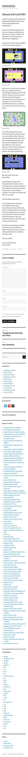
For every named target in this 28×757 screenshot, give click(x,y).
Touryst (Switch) (9, 497)
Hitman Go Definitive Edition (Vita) (14, 552)
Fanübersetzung (9, 676)
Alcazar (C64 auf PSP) (10, 510)
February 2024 (8, 385)
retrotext (4, 754)
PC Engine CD (8, 702)
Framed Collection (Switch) (12, 482)
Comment (5, 267)
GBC (5, 682)
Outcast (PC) (7, 584)
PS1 (5, 704)
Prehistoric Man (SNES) (11, 567)
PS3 (5, 706)
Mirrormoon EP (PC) (10, 635)
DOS (5, 671)
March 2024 (7, 383)
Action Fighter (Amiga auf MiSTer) (14, 491)
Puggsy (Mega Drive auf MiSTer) (13, 458)
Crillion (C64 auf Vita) (10, 517)
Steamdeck (7, 722)
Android (6, 661)
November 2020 (8, 390)
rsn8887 (7, 249)
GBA (5, 680)
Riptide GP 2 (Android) (10, 560)
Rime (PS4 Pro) (8, 523)
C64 (19, 249)
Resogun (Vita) (8, 543)
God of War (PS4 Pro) (10, 504)
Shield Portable (8, 715)
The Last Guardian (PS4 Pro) (12, 528)
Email (4, 298)
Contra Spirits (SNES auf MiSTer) (13, 449)
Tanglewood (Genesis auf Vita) (13, 512)
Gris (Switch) (8, 508)
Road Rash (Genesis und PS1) (12, 502)
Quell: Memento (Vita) (10, 589)
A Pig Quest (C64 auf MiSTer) (12, 427)
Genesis (6, 685)
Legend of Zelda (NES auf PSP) (13, 608)
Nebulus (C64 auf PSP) (10, 595)
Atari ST (6, 665)
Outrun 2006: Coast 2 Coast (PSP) (14, 632)
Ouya (5, 698)
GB (5, 678)
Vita (5, 726)
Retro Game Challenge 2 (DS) (12, 571)
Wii (5, 728)
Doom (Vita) (7, 521)
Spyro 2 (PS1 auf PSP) (10, 615)
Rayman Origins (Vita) (10, 600)
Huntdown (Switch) (10, 469)
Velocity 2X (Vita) (9, 545)
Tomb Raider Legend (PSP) (12, 539)
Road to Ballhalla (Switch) (11, 515)
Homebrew (7, 687)
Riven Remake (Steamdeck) (12, 430)
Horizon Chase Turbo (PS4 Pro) (13, 519)
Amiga (6, 656)
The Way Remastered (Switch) (13, 506)
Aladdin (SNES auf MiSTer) (12, 456)
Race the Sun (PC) (9, 637)
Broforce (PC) (8, 550)
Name (4, 291)
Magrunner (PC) (8, 582)
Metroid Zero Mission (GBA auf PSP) (14, 624)
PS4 (5, 708)
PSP (21, 249)
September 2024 (9, 377)
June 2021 (6, 388)
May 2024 (7, 381)
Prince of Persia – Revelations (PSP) (14, 563)
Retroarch (7, 713)
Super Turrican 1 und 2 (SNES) (13, 569)
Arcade (6, 663)
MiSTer (6, 693)
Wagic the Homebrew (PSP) (12, 554)
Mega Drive (7, 691)
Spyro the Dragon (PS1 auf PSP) (13, 617)
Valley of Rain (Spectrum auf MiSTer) (15, 493)
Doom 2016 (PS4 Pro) (10, 480)
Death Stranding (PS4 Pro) (12, 495)
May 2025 (7, 372)
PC (4, 700)
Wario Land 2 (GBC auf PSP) (12, 576)
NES (5, 695)
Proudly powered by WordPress (15, 754)
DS (4, 674)
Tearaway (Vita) (8, 536)
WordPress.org (8, 748)
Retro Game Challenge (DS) (12, 574)
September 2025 (8, 370)
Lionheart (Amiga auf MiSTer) (13, 467)
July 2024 (6, 379)
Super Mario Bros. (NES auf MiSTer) (14, 434)
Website (4, 306)
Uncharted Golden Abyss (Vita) (13, 602)
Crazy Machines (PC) (10, 565)
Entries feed (7, 743)
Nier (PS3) (7, 534)
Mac (5, 689)
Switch (6, 724)
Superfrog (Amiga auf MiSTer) (13, 460)
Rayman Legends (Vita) (11, 598)
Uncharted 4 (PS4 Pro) (10, 526)
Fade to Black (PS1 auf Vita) (12, 499)
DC (5, 669)
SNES (5, 717)
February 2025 (8, 375)
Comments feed (8, 745)
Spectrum (7, 719)
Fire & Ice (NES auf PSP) (11, 643)
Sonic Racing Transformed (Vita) (14, 541)
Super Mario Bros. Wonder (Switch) (14, 432)
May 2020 (7, 392)
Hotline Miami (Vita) (10, 547)
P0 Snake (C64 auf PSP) (11, 587)
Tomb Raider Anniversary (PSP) (13, 580)
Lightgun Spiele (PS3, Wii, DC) (13, 626)
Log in (6, 741)
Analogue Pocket (9, 658)
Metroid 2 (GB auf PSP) (10, 484)
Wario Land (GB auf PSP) (11, 578)
